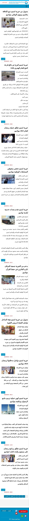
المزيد (3, 58)
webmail (4, 510)
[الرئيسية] (14, 2)
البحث (9, 510)
